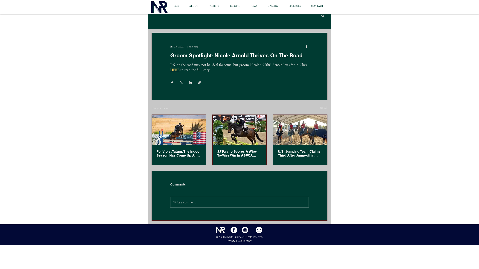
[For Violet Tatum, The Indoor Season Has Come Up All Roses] (179, 130)
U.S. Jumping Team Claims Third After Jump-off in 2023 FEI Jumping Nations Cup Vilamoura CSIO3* (299, 153)
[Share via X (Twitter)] (181, 82)
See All (323, 107)
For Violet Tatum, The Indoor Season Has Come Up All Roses (178, 153)
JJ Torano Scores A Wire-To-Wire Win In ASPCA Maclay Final (237, 153)
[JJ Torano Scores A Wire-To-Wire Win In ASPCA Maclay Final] (239, 130)
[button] (319, 6)
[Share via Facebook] (172, 82)
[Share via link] (199, 82)
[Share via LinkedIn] (190, 82)
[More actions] (306, 46)
